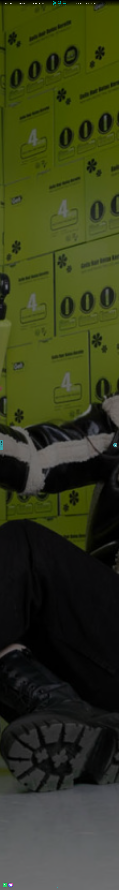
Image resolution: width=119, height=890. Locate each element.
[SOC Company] (59, 3)
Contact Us (91, 3)
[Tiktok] (1, 448)
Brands (22, 3)
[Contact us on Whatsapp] (5, 885)
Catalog (104, 3)
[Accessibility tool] (115, 445)
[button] (54, 887)
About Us (8, 3)
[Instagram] (1, 445)
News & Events (39, 3)
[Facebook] (1, 441)
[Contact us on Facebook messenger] (10, 885)
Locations (77, 3)
